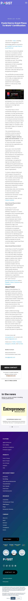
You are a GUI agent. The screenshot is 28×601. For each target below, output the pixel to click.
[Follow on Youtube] (15, 566)
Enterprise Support (7, 449)
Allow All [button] (8, 598)
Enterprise (5, 476)
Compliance (6, 527)
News (4, 520)
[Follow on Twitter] (7, 566)
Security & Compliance (8, 447)
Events (4, 530)
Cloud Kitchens (6, 483)
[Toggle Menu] (26, 2)
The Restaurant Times (8, 502)
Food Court (5, 488)
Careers (5, 525)
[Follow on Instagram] (12, 566)
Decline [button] (18, 598)
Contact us (10, 572)
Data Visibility (6, 445)
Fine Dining (5, 479)
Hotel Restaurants (7, 491)
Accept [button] (13, 598)
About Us (5, 518)
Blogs (4, 507)
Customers (5, 499)
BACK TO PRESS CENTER (11, 380)
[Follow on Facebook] (4, 566)
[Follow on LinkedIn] (9, 566)
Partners (5, 522)
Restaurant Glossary (8, 509)
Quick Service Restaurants (9, 481)
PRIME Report (6, 504)
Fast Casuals (6, 486)
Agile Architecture (7, 442)
